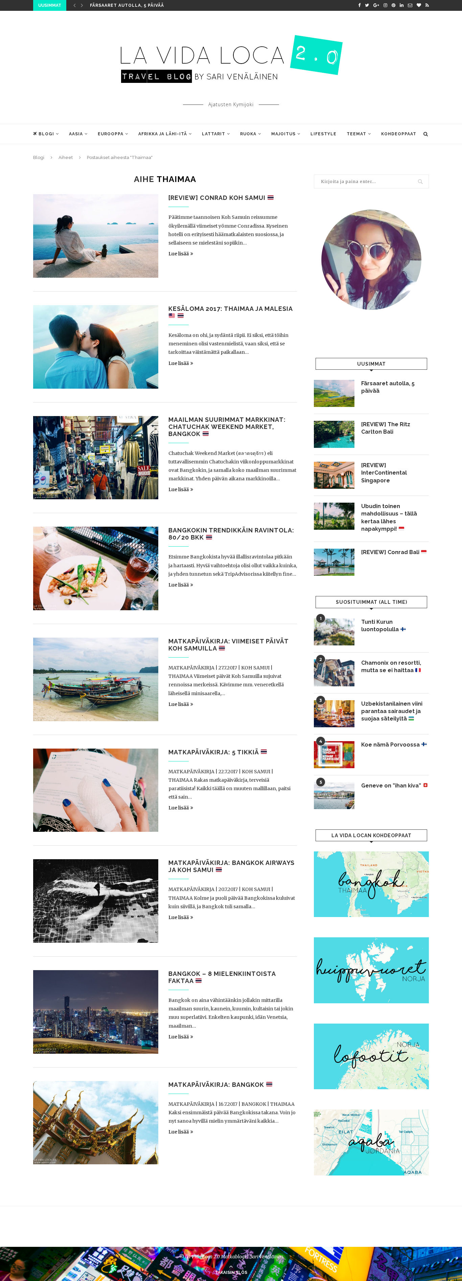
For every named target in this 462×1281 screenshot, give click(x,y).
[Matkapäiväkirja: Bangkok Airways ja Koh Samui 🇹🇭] (95, 901)
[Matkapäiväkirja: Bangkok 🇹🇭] (95, 1123)
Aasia (76, 134)
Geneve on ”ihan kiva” (391, 785)
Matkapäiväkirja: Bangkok (217, 1084)
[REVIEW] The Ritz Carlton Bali (385, 428)
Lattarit (213, 134)
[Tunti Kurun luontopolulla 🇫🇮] (334, 631)
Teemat (356, 134)
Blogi (46, 134)
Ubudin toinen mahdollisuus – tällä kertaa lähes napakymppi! (389, 517)
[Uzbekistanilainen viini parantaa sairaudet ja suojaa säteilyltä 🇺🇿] (334, 713)
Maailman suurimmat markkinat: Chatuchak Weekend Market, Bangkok (227, 426)
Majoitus (283, 134)
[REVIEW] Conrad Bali (391, 552)
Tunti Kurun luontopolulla (380, 626)
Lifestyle (323, 134)
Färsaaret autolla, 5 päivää (127, 5)
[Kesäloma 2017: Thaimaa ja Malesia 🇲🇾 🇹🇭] (95, 347)
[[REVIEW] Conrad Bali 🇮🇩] (334, 562)
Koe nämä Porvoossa (391, 744)
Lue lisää (178, 254)
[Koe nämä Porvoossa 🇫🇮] (334, 754)
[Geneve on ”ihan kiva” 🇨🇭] (334, 795)
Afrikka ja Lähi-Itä (162, 134)
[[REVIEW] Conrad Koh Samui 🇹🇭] (95, 236)
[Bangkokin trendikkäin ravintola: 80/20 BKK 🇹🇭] (95, 568)
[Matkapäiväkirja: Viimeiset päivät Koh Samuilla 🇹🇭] (95, 679)
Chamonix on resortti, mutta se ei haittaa (391, 666)
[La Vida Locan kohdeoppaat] (371, 854)
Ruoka (248, 134)
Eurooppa (110, 134)
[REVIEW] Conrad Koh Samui (217, 197)
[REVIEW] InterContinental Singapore (384, 473)
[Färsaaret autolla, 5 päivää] (334, 393)
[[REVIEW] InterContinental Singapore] (334, 475)
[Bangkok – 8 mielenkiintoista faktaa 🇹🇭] (95, 1012)
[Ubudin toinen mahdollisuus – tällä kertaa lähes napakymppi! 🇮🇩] (334, 516)
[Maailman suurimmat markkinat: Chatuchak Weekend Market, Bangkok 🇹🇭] (95, 458)
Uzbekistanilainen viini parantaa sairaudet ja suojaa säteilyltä (391, 711)
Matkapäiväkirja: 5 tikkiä (214, 752)
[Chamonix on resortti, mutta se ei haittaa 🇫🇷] (334, 672)
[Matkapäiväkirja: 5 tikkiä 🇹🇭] (95, 790)
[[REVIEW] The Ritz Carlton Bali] (334, 434)
